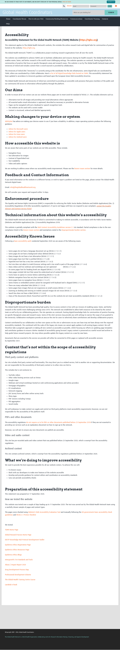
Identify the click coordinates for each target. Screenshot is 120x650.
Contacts (105, 19)
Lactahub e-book (11, 585)
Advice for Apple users (17, 132)
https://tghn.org (88, 40)
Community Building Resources (57, 19)
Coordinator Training (92, 19)
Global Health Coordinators (27, 12)
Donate (69, 6)
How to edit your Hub (35, 19)
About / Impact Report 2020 (15, 565)
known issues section (82, 168)
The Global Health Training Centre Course (20, 580)
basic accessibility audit (22, 241)
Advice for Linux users (17, 134)
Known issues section (31, 230)
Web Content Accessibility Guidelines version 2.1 (56, 227)
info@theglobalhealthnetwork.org (23, 187)
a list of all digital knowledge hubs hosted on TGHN (69, 73)
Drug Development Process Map (17, 570)
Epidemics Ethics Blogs (13, 555)
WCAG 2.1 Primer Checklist (26, 515)
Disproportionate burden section (74, 230)
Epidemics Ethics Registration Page (18, 545)
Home (8, 19)
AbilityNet (9, 121)
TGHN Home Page (11, 530)
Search (111, 12)
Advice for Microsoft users (18, 129)
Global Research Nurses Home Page (18, 535)
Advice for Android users (18, 137)
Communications (76, 19)
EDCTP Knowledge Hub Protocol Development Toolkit (24, 540)
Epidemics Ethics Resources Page (17, 550)
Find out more (66, 1)
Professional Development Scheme (18, 575)
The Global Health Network (20, 6)
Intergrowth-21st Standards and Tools (19, 560)
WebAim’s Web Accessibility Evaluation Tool (44, 512)
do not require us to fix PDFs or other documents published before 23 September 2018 (58, 422)
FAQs (8, 24)
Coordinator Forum (19, 19)
